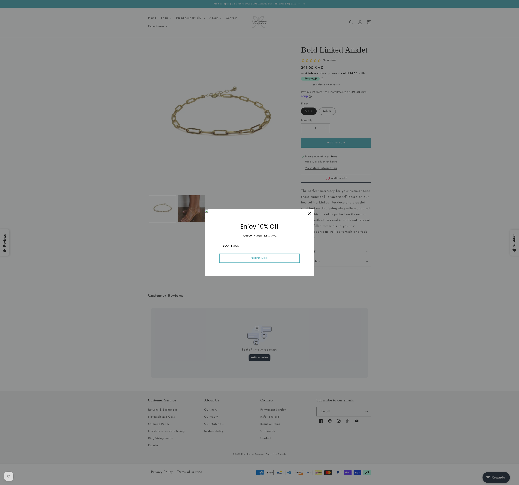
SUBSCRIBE (259, 258)
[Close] (309, 214)
